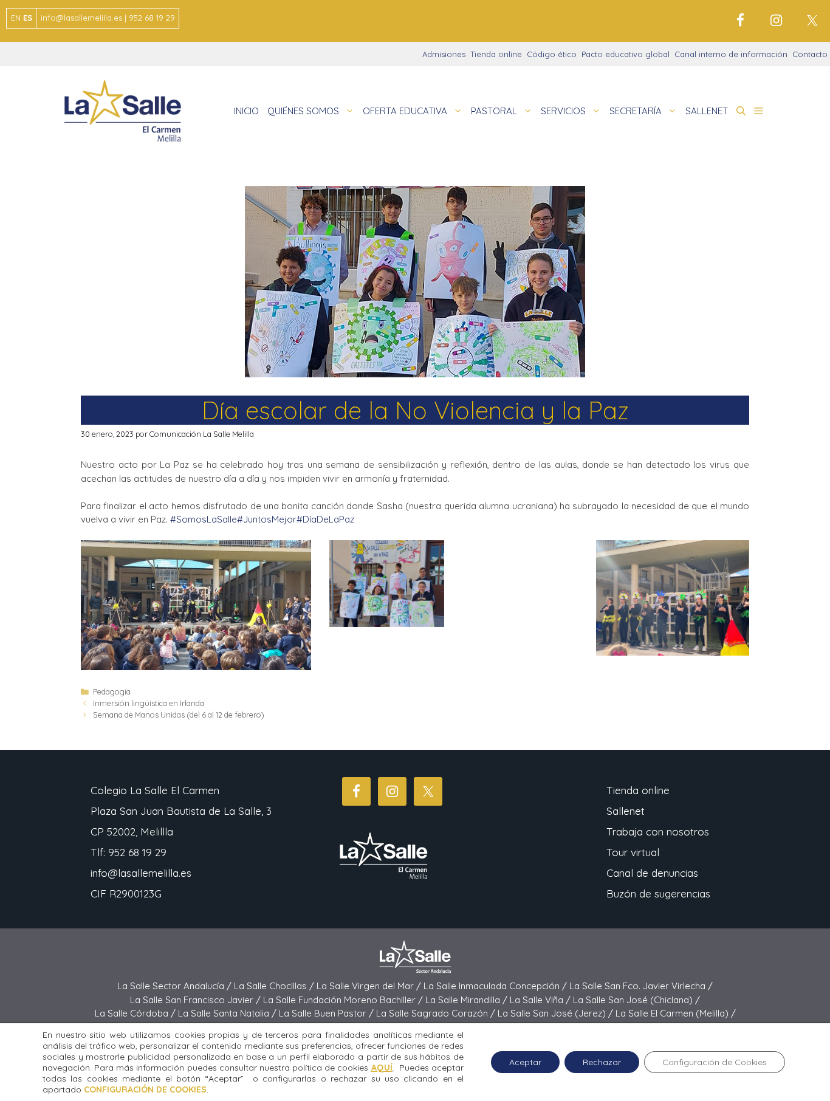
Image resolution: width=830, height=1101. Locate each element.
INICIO (246, 111)
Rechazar (602, 1062)
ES (27, 17)
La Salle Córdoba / (136, 1013)
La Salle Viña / (541, 1000)
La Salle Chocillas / (275, 986)
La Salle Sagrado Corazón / (437, 1013)
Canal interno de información (730, 54)
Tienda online (496, 54)
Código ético (552, 54)
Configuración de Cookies (714, 1062)
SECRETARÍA (635, 111)
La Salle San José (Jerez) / (557, 1013)
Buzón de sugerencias (658, 893)
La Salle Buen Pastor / (327, 1013)
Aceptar (525, 1062)
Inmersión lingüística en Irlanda (148, 703)
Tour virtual (632, 852)
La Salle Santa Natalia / (228, 1013)
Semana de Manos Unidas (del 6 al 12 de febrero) (178, 714)
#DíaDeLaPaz (325, 519)
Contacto (810, 54)
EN (16, 17)
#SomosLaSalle (203, 519)
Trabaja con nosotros (657, 831)
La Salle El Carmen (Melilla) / (676, 1013)
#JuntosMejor (267, 519)
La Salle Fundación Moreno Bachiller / (344, 1000)
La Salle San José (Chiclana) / (636, 1000)
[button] (741, 111)
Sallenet (625, 810)
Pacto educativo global (625, 54)
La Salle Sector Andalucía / (175, 986)
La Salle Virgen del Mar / (370, 986)
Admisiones (443, 54)
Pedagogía (112, 691)
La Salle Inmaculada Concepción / (496, 986)
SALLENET (706, 111)
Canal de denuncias (652, 872)
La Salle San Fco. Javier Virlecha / (641, 986)
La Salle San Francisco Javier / (196, 1000)
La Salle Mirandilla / (467, 1000)
